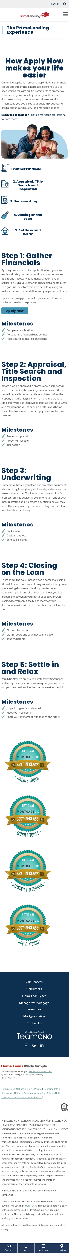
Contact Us (34, 1023)
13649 (12, 1077)
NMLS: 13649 (30, 1205)
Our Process (34, 982)
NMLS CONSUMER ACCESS (40, 1071)
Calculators (34, 989)
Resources (34, 1009)
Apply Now (15, 310)
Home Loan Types (34, 996)
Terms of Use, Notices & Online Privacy (21, 1088)
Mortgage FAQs (34, 1016)
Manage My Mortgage (34, 1003)
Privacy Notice (55, 1092)
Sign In (55, 4)
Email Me (9, 1250)
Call (26, 1250)
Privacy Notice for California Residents (21, 1097)
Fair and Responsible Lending (30, 1092)
